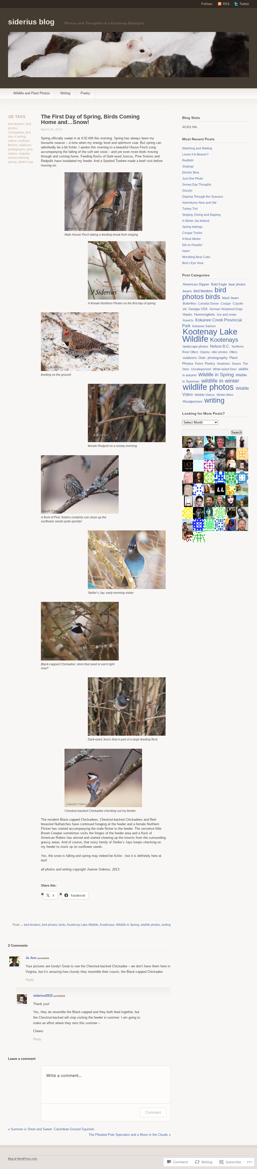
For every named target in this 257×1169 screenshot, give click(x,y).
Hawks (187, 314)
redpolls (24, 153)
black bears (230, 298)
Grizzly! (187, 190)
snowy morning (18, 157)
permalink (43, 958)
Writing (65, 93)
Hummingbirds (204, 314)
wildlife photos (150, 925)
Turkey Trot (190, 209)
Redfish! (188, 160)
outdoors (25, 145)
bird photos (49, 925)
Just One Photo (192, 178)
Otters (233, 352)
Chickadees (16, 132)
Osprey (205, 352)
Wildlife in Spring (127, 925)
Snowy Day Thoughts (196, 184)
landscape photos (195, 346)
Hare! (186, 251)
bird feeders (16, 124)
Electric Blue (190, 172)
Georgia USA (198, 309)
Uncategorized (201, 369)
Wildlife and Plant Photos (31, 93)
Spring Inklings (192, 227)
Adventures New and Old (199, 202)
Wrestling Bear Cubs (196, 257)
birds (62, 925)
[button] (103, 201)
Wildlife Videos (205, 395)
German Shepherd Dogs (226, 309)
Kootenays (107, 925)
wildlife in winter (220, 381)
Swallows (223, 363)
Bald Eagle (219, 284)
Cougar (226, 303)
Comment (153, 1112)
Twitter (244, 4)
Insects (188, 320)
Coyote (238, 303)
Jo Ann (31, 958)
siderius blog (31, 22)
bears (187, 291)
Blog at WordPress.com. (23, 1158)
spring (12, 162)
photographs (16, 149)
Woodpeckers (193, 401)
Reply (30, 980)
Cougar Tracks (192, 233)
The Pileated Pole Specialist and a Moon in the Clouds (128, 1135)
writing (166, 925)
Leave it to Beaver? (195, 154)
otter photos (220, 352)
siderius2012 (43, 995)
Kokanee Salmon (204, 326)
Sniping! (188, 166)
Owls (202, 358)
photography (218, 358)
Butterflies (189, 303)
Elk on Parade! (192, 245)
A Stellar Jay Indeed (195, 221)
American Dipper (196, 284)
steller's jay (25, 162)
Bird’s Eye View (193, 263)
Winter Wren (225, 395)
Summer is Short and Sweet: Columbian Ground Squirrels (52, 1129)
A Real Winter (191, 239)
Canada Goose (208, 303)
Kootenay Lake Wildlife (82, 925)
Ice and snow (226, 314)
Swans (236, 363)
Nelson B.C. (220, 346)
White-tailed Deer (225, 369)
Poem (199, 363)
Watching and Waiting (197, 148)
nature (12, 141)
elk (185, 309)
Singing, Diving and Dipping (201, 215)
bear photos (237, 284)
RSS (226, 4)
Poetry (85, 93)
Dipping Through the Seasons (202, 196)
